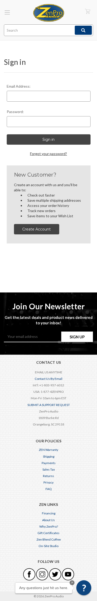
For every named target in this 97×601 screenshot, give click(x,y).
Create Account (36, 229)
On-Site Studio (48, 546)
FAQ (49, 489)
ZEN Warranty (48, 450)
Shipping (48, 456)
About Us (48, 520)
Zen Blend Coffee (48, 539)
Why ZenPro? (48, 526)
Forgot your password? (48, 153)
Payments (49, 463)
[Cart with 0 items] (87, 11)
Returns (48, 476)
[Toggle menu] (7, 12)
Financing (48, 513)
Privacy (48, 482)
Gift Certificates (48, 533)
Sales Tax (48, 469)
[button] (83, 587)
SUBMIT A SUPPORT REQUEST (48, 405)
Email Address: (19, 86)
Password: (15, 111)
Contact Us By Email (48, 379)
